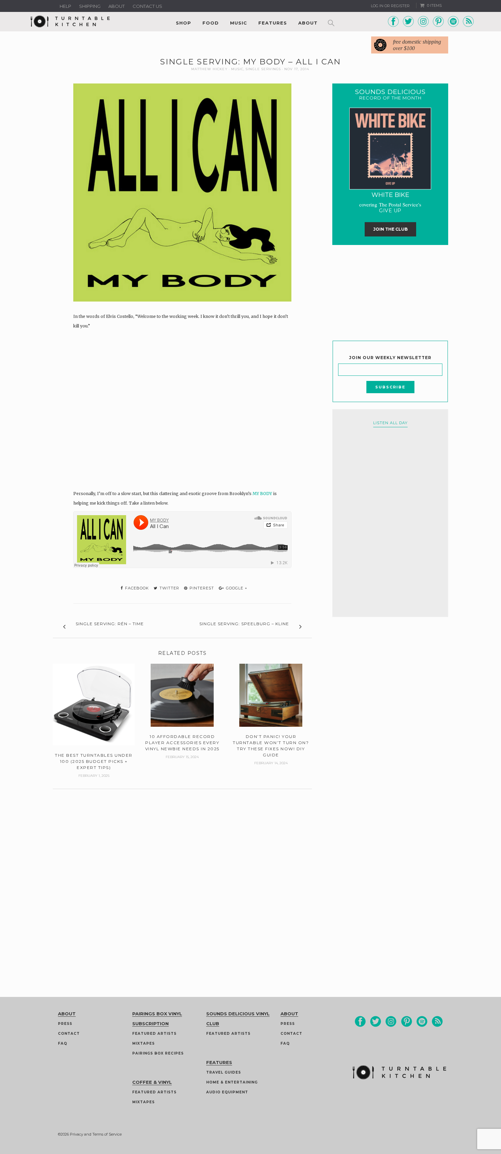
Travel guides (223, 1072)
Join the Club (390, 229)
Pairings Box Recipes (158, 1053)
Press (65, 1023)
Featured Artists (154, 1033)
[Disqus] (182, 874)
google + (236, 588)
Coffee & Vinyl (152, 1082)
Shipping (90, 6)
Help (65, 6)
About (116, 6)
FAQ (62, 1043)
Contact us (147, 6)
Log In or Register (390, 5)
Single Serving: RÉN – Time (110, 623)
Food (210, 23)
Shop (183, 23)
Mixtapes (143, 1043)
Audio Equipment (227, 1092)
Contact (69, 1033)
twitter (168, 588)
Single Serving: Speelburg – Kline (244, 623)
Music (238, 23)
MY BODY (262, 493)
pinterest (201, 588)
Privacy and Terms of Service (96, 1134)
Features (272, 23)
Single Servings (263, 69)
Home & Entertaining (232, 1082)
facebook (136, 588)
